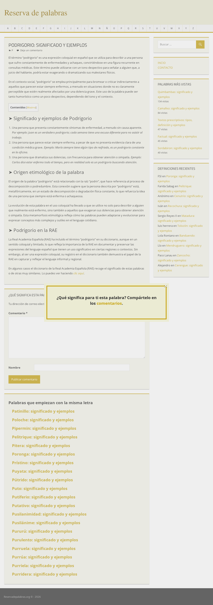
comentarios (109, 303)
